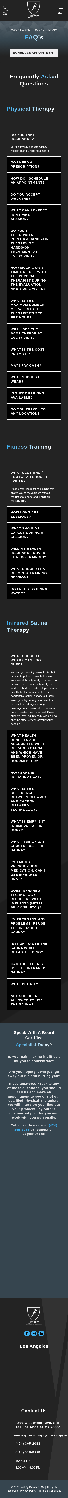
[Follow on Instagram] (34, 1333)
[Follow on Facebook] (27, 1333)
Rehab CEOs (36, 1487)
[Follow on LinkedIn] (41, 1333)
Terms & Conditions (50, 1490)
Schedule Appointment (34, 52)
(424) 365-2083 (27, 1443)
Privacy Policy (28, 1490)
